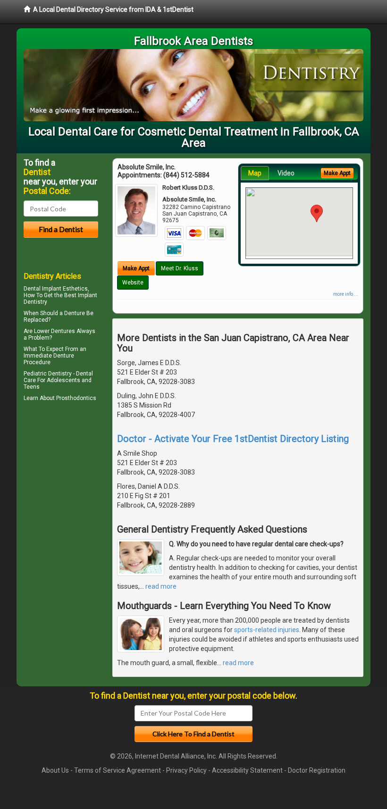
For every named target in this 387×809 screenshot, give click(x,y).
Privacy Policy (186, 770)
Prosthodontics (76, 398)
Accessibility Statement (247, 770)
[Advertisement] (72, 486)
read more (161, 586)
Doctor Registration (316, 770)
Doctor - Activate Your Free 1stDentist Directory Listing (233, 438)
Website (132, 282)
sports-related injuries (266, 630)
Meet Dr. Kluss (179, 268)
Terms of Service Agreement (117, 770)
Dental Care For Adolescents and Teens (58, 380)
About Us (55, 770)
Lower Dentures (54, 331)
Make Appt (136, 268)
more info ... (345, 294)
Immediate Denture (49, 355)
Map (254, 173)
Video (286, 173)
